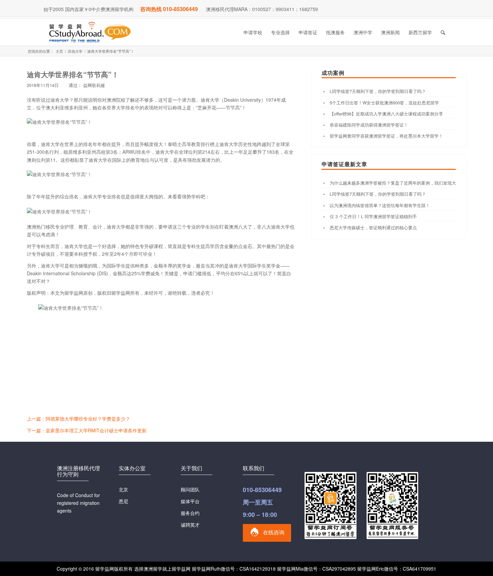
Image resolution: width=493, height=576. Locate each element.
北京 (123, 489)
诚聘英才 (190, 524)
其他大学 (75, 51)
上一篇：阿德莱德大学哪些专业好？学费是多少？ (78, 418)
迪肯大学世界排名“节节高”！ (73, 74)
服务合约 (190, 513)
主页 (59, 51)
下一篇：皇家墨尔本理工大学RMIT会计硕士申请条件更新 (87, 430)
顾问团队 (190, 489)
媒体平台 (190, 501)
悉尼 (123, 501)
